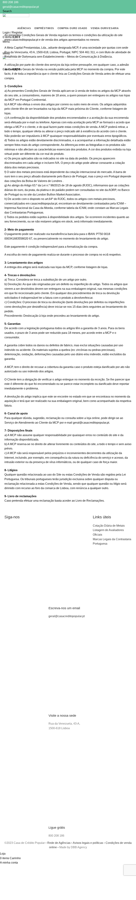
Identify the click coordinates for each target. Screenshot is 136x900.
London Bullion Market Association (58, 194)
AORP (112, 189)
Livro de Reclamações (90, 500)
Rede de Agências (58, 842)
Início (6, 29)
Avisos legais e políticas (88, 842)
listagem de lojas (96, 267)
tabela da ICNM (76, 207)
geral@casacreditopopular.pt (21, 6)
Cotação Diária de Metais (109, 525)
